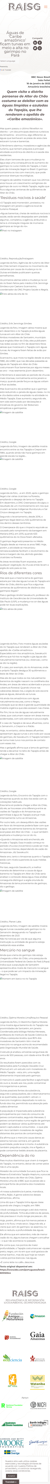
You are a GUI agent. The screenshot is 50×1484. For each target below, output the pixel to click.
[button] (35, 43)
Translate (8, 70)
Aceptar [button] (11, 1476)
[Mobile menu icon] (45, 6)
